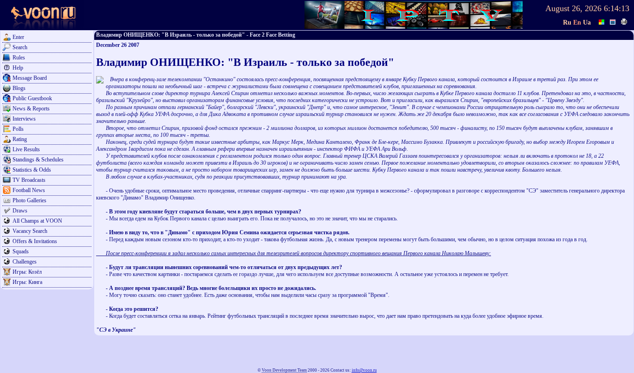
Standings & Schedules (38, 159)
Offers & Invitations (35, 241)
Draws (20, 210)
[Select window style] (613, 21)
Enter (18, 37)
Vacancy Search (30, 231)
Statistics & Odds (32, 170)
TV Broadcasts (29, 180)
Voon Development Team (284, 370)
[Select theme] (602, 21)
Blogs (19, 88)
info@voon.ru (364, 370)
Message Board (30, 78)
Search (20, 47)
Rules (19, 57)
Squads (21, 251)
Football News (29, 190)
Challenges (25, 261)
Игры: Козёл (27, 272)
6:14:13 (616, 8)
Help (18, 67)
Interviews (24, 119)
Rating (20, 139)
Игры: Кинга (27, 282)
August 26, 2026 (573, 8)
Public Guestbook (32, 98)
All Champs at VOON (37, 221)
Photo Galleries (29, 200)
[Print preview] (624, 21)
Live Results (26, 149)
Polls (18, 129)
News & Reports (31, 108)
